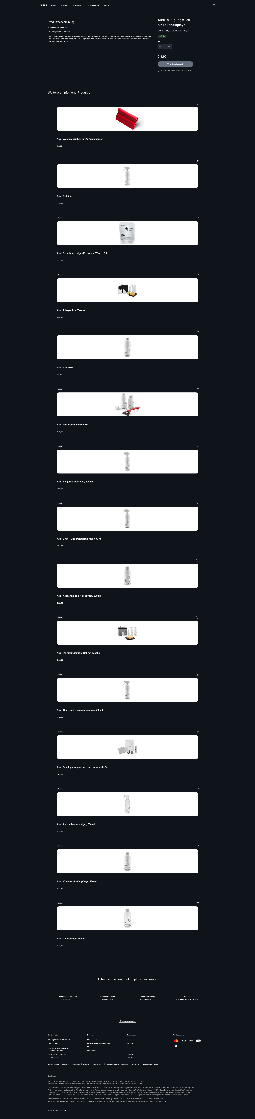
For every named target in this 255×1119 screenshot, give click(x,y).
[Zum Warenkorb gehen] (214, 5)
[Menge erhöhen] (169, 46)
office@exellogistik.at (60, 1048)
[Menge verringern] (160, 46)
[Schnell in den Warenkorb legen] (197, 103)
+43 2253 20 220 (57, 1051)
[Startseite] (43, 5)
